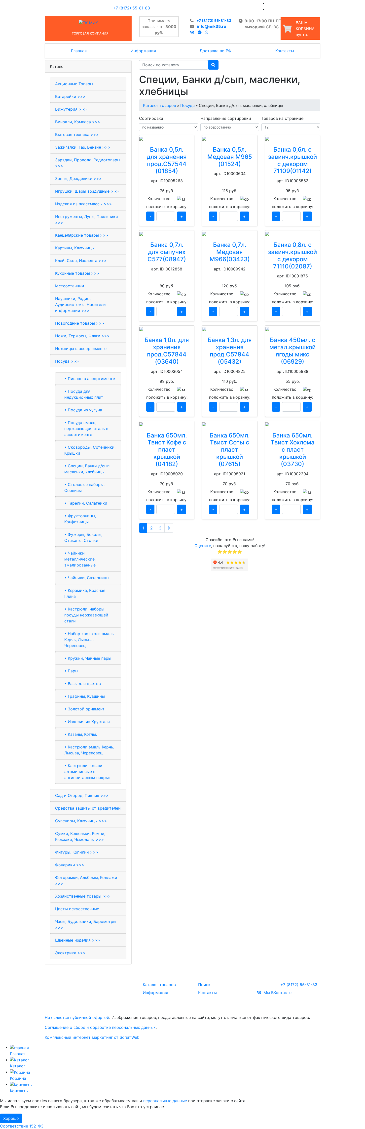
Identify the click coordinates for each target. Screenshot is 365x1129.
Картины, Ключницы (75, 247)
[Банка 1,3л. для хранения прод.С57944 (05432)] (229, 329)
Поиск (204, 984)
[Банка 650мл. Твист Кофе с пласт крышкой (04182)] (166, 424)
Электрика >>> (70, 952)
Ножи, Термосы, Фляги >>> (82, 335)
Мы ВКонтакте (277, 992)
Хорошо (11, 1118)
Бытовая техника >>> (77, 134)
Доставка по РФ (215, 50)
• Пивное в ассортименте (89, 378)
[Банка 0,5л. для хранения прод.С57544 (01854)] (166, 138)
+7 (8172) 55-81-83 (213, 20)
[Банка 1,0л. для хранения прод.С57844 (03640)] (166, 329)
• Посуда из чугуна (83, 409)
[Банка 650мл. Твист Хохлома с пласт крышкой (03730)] (292, 424)
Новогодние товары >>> (79, 323)
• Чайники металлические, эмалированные (80, 559)
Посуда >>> (67, 361)
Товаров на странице (282, 118)
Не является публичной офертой (77, 1017)
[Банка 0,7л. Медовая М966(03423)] (229, 233)
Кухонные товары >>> (77, 273)
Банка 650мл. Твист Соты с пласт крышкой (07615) (230, 450)
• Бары (71, 670)
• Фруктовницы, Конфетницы (80, 518)
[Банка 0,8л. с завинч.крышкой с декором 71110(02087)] (292, 233)
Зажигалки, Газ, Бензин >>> (82, 147)
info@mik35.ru (211, 26)
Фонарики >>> (69, 864)
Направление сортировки (225, 118)
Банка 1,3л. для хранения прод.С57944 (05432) (230, 350)
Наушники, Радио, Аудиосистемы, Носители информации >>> (80, 304)
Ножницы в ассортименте (81, 348)
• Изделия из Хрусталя (87, 721)
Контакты (284, 50)
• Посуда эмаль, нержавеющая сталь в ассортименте (86, 428)
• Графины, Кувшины (84, 696)
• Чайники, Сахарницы (86, 577)
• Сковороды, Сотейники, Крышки (89, 450)
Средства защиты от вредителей (88, 808)
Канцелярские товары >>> (81, 235)
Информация (143, 50)
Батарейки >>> (70, 96)
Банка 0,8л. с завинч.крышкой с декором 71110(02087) (292, 255)
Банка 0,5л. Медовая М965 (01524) (229, 157)
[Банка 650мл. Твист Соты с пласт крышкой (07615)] (229, 424)
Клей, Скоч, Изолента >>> (81, 260)
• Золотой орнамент (84, 708)
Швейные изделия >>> (77, 940)
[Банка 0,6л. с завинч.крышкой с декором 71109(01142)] (292, 138)
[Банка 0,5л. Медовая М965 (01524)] (229, 138)
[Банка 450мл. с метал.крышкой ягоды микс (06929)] (292, 329)
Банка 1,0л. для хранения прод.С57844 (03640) (167, 350)
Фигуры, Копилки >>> (76, 852)
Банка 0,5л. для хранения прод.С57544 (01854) (167, 160)
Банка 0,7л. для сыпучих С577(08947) (166, 252)
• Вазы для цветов (82, 683)
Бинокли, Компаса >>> (77, 121)
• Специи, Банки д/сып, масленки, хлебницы (87, 468)
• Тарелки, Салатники (85, 503)
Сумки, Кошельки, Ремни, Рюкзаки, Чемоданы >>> (80, 836)
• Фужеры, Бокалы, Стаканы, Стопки (83, 537)
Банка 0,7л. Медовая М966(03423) (230, 252)
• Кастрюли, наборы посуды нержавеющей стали (86, 615)
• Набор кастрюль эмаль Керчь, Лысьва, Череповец (89, 639)
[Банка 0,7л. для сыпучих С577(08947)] (166, 233)
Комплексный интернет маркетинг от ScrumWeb (92, 1037)
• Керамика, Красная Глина (84, 593)
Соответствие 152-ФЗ (21, 1126)
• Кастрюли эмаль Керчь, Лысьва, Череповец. (89, 749)
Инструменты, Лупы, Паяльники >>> (86, 219)
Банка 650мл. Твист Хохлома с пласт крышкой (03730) (293, 450)
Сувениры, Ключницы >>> (81, 820)
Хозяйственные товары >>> (83, 896)
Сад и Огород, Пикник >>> (82, 795)
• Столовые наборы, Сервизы (84, 487)
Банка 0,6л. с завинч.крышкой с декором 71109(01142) (292, 160)
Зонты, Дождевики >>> (78, 178)
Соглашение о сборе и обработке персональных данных (100, 1027)
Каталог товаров (159, 105)
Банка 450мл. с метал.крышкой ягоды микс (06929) (292, 350)
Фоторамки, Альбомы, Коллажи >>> (86, 880)
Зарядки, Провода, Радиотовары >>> (87, 162)
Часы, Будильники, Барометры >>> (85, 924)
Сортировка (151, 118)
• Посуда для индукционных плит (83, 394)
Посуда (187, 105)
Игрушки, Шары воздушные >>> (87, 191)
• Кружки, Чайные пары (87, 658)
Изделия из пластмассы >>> (83, 203)
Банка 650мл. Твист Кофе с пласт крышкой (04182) (167, 450)
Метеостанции (69, 285)
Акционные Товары (74, 83)
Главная (79, 50)
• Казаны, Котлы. (80, 734)
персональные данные (165, 1100)
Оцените (202, 545)
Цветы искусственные (77, 908)
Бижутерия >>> (71, 109)
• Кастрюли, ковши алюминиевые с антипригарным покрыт (87, 771)
